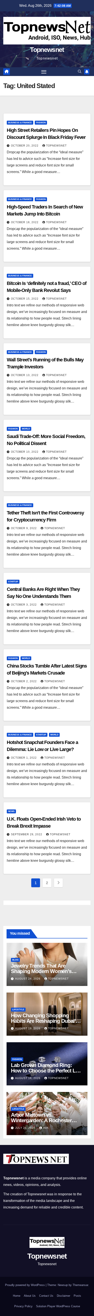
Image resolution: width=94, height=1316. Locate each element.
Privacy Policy (23, 1306)
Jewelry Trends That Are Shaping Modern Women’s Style (41, 971)
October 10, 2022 (25, 451)
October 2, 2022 (24, 681)
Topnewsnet (47, 49)
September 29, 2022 (27, 834)
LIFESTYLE (18, 1009)
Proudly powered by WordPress (25, 1285)
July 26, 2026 (25, 1127)
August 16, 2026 (28, 1078)
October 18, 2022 (25, 222)
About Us (30, 1295)
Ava (46, 1127)
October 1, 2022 (24, 757)
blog (15, 960)
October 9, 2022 (24, 528)
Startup (13, 581)
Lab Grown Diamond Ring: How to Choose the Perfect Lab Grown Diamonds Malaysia (46, 1070)
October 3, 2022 (24, 604)
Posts (77, 1295)
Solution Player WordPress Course (58, 1306)
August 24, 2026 (28, 978)
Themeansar (80, 1285)
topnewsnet (56, 145)
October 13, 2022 (25, 375)
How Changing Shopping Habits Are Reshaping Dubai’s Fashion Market (44, 1020)
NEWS (11, 811)
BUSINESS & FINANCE (20, 122)
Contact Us (46, 1295)
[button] (79, 71)
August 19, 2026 (28, 1028)
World (26, 428)
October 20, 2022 (25, 145)
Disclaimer (63, 1295)
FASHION (41, 122)
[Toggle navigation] (44, 72)
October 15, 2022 (25, 298)
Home (16, 1295)
